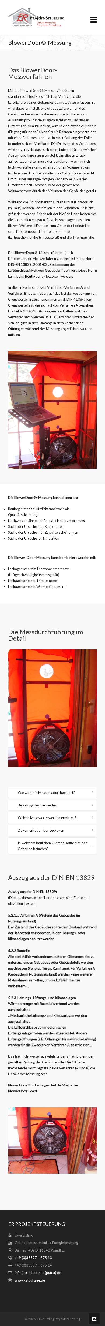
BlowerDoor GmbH (23, 1091)
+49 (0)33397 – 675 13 (33, 1258)
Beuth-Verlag (35, 276)
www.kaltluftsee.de (30, 1280)
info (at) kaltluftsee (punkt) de (38, 1273)
